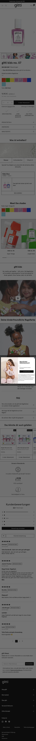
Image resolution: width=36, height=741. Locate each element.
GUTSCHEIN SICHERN (26, 371)
